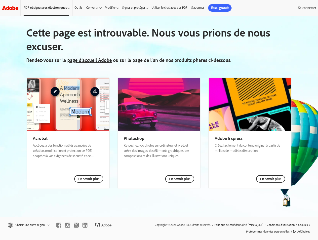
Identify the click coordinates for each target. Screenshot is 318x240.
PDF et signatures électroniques (45, 7)
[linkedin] (84, 225)
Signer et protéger (133, 7)
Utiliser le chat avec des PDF (169, 7)
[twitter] (76, 225)
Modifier (110, 7)
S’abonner (197, 7)
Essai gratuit (220, 8)
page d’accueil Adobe (89, 60)
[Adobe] (10, 8)
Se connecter (307, 8)
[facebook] (58, 225)
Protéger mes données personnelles (268, 231)
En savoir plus (88, 179)
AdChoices (303, 231)
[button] (28, 225)
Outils (78, 7)
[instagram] (67, 225)
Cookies (303, 225)
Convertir (92, 7)
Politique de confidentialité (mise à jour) (238, 225)
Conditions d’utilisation (281, 225)
